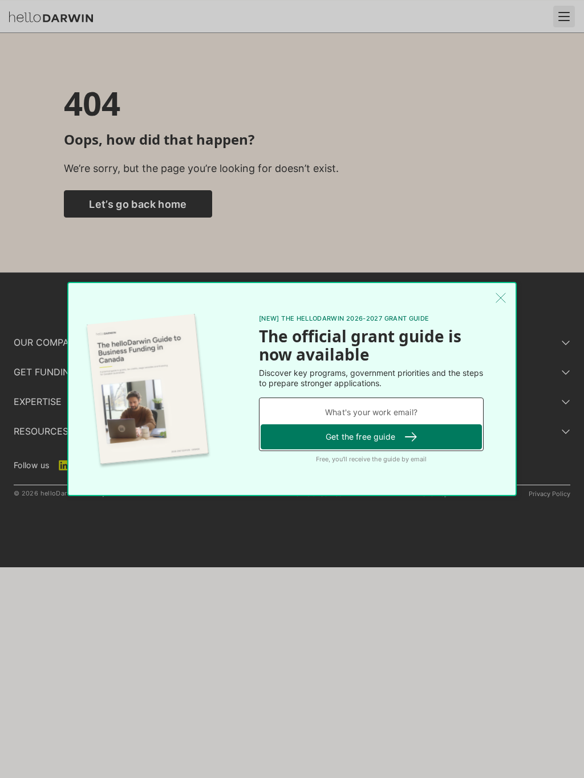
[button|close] (500, 297)
